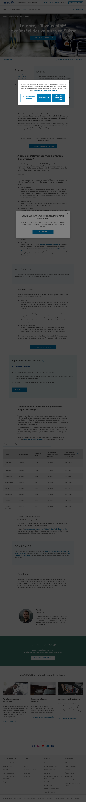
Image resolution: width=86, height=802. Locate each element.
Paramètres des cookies (29, 98)
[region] (43, 92)
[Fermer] (67, 82)
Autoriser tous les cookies (59, 98)
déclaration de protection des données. (45, 91)
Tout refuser (44, 98)
